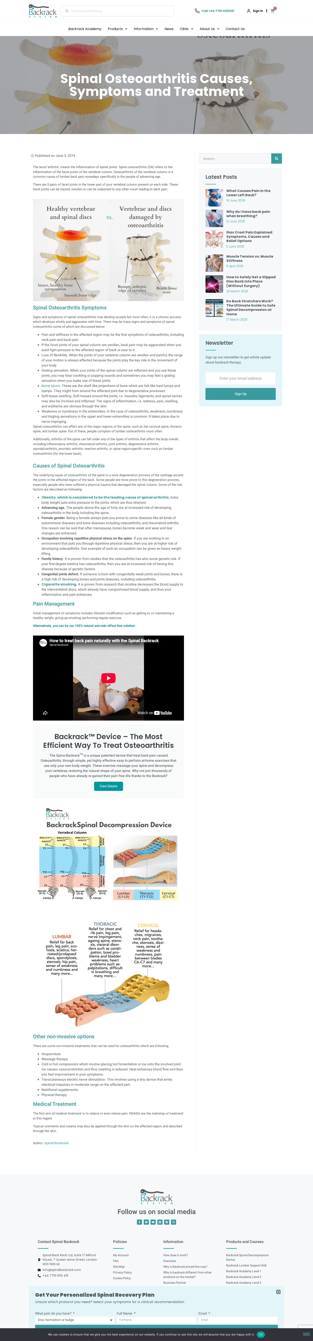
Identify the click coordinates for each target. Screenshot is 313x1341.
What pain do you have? (53, 1314)
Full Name (125, 1314)
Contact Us (235, 28)
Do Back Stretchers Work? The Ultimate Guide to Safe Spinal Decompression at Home (250, 308)
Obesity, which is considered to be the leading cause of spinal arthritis (105, 497)
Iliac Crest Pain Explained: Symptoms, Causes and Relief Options (249, 236)
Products (115, 28)
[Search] (276, 158)
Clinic (184, 28)
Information (144, 28)
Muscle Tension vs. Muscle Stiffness (249, 258)
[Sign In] (249, 11)
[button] (278, 1291)
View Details (109, 786)
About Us (207, 28)
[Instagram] (173, 1222)
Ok (261, 1334)
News (169, 28)
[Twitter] (146, 1222)
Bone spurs (51, 385)
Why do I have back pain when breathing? (248, 213)
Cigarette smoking (59, 584)
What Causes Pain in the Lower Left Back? (248, 193)
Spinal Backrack (56, 1143)
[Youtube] (153, 1222)
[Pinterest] (166, 1222)
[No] (306, 1334)
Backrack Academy (84, 28)
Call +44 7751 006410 (218, 11)
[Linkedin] (159, 1222)
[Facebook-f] (139, 1222)
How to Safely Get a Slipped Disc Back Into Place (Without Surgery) (251, 281)
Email (203, 1314)
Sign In (258, 11)
